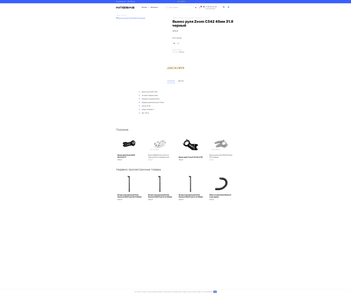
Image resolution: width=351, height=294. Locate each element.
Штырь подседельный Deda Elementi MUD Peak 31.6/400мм (160, 196)
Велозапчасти (190, 18)
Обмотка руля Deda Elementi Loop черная (220, 196)
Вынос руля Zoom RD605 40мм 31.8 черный (220, 156)
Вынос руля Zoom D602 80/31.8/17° (126, 156)
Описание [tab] (171, 81)
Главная (118, 15)
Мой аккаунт (154, 7)
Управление (199, 18)
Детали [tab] (181, 81)
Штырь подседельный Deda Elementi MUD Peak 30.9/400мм (129, 196)
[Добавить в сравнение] (178, 43)
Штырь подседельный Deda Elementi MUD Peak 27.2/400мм (191, 196)
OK (215, 291)
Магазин (144, 7)
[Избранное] (195, 7)
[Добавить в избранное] (174, 43)
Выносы (207, 18)
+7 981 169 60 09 (211, 8)
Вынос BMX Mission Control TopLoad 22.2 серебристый (158, 156)
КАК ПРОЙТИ (181, 1)
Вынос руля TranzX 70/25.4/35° (191, 157)
